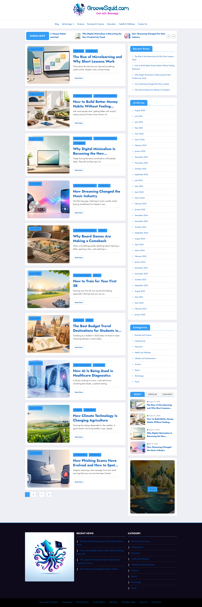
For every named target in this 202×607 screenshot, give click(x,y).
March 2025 (140, 198)
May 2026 (139, 128)
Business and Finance (83, 96)
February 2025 (140, 203)
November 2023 (141, 273)
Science (80, 24)
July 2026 (138, 116)
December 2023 (141, 267)
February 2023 (140, 308)
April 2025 (139, 192)
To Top (152, 489)
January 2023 (140, 314)
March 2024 (140, 250)
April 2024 (139, 244)
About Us (143, 602)
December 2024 (141, 215)
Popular (152, 394)
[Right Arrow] (173, 36)
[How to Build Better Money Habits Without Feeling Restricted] (48, 109)
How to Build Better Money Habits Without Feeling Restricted (95, 103)
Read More (79, 78)
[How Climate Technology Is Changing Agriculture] (48, 423)
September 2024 (141, 232)
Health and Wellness (82, 275)
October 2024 (140, 227)
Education (111, 24)
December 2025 (141, 157)
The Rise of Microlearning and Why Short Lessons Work (97, 59)
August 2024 (140, 238)
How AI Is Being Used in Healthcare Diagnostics (93, 373)
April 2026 (139, 133)
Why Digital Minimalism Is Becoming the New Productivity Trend (81, 35)
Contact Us (142, 24)
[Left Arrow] (168, 36)
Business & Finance (95, 24)
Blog (57, 24)
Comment (167, 394)
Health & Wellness (127, 24)
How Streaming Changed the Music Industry (129, 35)
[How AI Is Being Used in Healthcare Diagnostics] (48, 378)
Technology (67, 24)
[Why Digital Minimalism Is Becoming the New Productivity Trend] (48, 154)
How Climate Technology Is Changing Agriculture (95, 418)
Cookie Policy (99, 602)
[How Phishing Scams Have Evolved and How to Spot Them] (48, 468)
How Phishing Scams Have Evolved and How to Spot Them (95, 462)
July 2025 (138, 180)
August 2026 (140, 110)
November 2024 (141, 221)
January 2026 (140, 151)
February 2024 (140, 256)
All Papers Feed (128, 602)
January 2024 (140, 262)
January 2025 (140, 209)
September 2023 (141, 285)
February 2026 (140, 145)
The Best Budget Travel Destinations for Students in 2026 (95, 328)
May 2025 (139, 186)
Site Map (113, 602)
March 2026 (140, 139)
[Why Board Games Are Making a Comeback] (48, 244)
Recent (137, 394)
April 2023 (139, 303)
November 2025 (141, 163)
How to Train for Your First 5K (94, 283)
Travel (89, 320)
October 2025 (140, 168)
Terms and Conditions (48, 602)
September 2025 (141, 174)
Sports (97, 275)
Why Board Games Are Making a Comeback (92, 238)
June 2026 (139, 122)
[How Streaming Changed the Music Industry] (48, 199)
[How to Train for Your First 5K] (48, 289)
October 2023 (140, 279)
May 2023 (139, 297)
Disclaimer (67, 602)
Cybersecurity (80, 455)
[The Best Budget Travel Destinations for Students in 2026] (48, 333)
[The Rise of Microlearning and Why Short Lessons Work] (48, 64)
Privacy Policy (82, 602)
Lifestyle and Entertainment (105, 96)
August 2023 (140, 291)
